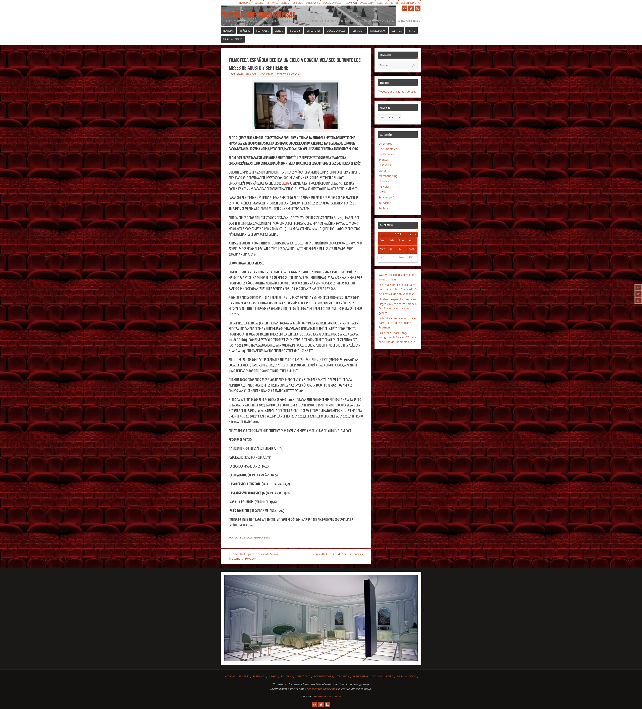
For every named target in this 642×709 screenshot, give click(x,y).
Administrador (246, 74)
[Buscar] (413, 65)
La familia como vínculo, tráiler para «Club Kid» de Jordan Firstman (398, 322)
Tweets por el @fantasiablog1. (397, 91)
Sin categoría (387, 197)
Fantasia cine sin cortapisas (258, 15)
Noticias (244, 2)
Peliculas (297, 2)
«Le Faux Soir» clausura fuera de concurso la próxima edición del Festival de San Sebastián (398, 289)
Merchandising (410, 2)
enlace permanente (256, 537)
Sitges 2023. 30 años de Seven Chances (337, 554)
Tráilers (257, 2)
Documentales (332, 2)
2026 (398, 234)
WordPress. (335, 696)
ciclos (285, 183)
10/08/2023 (267, 74)
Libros (285, 2)
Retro (394, 2)
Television (350, 2)
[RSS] (638, 300)
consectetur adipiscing (321, 689)
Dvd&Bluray (367, 2)
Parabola (321, 696)
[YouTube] (638, 287)
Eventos (382, 2)
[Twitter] (638, 294)
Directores (313, 2)
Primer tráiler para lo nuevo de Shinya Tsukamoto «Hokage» (254, 556)
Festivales (272, 2)
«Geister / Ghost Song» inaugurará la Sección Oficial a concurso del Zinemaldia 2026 (397, 337)
